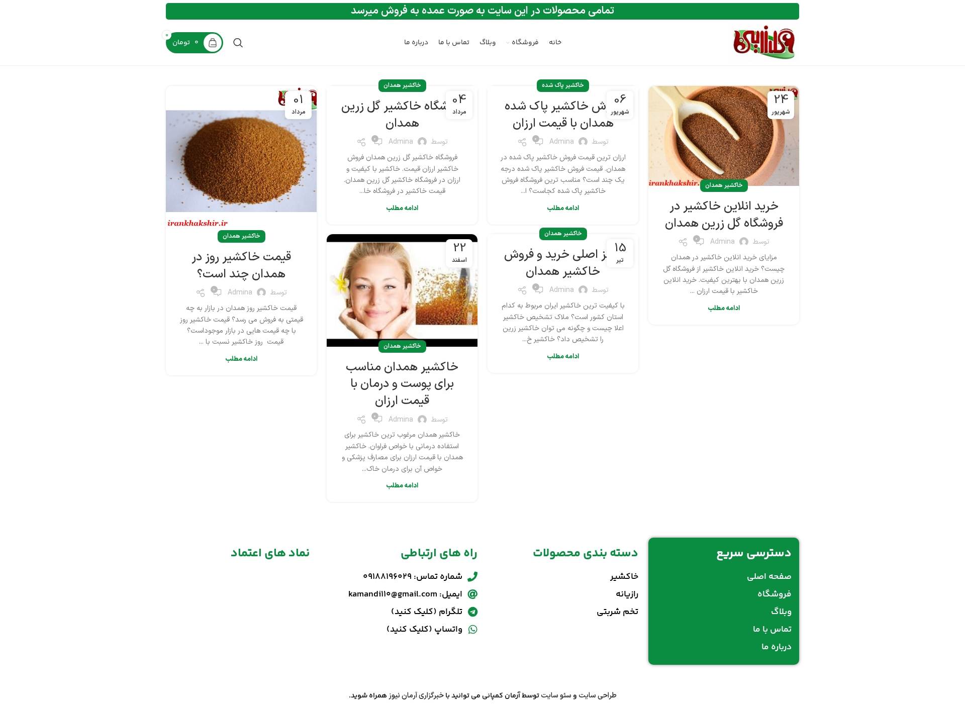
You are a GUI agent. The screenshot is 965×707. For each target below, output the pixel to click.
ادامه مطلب (724, 309)
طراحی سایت (597, 695)
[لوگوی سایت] (764, 42)
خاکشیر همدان (724, 185)
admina (722, 242)
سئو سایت (556, 695)
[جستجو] (238, 43)
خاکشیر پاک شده (563, 85)
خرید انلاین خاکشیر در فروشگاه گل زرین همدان (724, 215)
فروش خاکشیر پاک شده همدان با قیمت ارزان (563, 115)
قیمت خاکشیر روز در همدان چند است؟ (241, 265)
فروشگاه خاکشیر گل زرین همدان (402, 115)
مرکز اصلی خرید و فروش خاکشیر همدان (563, 263)
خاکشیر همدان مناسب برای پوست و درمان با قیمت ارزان (402, 384)
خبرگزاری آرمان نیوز (416, 695)
